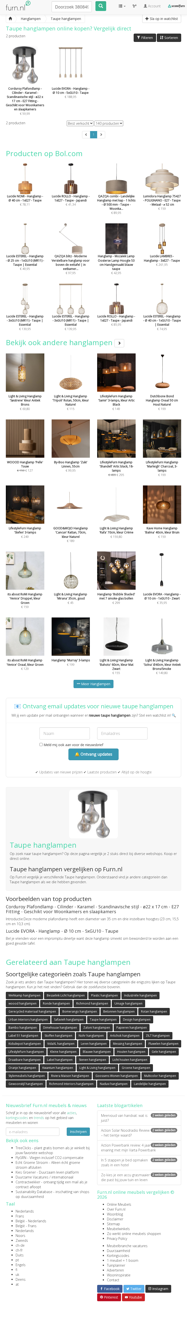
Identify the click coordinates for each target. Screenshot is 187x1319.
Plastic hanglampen (104, 995)
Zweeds (22, 1240)
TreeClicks (23, 1148)
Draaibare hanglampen (25, 1060)
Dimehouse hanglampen (60, 1027)
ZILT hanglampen (158, 1036)
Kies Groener (26, 1172)
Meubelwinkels (118, 1228)
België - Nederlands (31, 1221)
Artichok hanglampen (125, 1036)
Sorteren (170, 37)
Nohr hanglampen (91, 1036)
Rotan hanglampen (154, 1011)
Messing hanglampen (127, 1044)
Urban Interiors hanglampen (28, 1019)
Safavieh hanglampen (69, 1019)
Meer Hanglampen (95, 684)
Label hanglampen (60, 1060)
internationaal (62, 1177)
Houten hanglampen (131, 1052)
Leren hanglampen (94, 1044)
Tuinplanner (116, 1265)
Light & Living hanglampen (97, 1068)
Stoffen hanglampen (58, 1036)
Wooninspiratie (119, 1275)
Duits (20, 1255)
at (17, 1284)
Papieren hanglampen (131, 1027)
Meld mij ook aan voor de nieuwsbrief (73, 744)
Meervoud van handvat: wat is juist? (138, 1118)
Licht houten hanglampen (129, 1060)
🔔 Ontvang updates (93, 754)
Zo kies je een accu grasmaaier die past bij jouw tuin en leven (138, 1177)
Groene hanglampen (136, 1068)
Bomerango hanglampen (79, 1011)
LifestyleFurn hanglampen (26, 1052)
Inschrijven (78, 1131)
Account (154, 6)
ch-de (20, 1245)
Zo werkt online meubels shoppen (134, 1233)
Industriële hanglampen (140, 995)
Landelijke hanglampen (150, 1084)
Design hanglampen (136, 1019)
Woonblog (115, 1214)
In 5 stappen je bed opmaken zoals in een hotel (138, 1162)
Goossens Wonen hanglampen (116, 1076)
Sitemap (113, 1224)
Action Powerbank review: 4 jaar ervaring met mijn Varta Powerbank (138, 1147)
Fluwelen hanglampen (163, 1044)
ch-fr (19, 1250)
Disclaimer (115, 1219)
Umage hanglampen (128, 1003)
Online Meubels (119, 1204)
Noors (20, 1235)
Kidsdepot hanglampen (25, 1044)
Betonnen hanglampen (119, 1011)
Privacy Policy (117, 1238)
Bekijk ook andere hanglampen (60, 342)
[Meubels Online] (10, 19)
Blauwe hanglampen (97, 1052)
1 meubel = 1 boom (122, 1260)
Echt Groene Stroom (32, 1162)
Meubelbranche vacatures (127, 1245)
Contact (113, 1280)
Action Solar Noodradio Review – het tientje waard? (138, 1133)
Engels (21, 1264)
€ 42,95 (116, 264)
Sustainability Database (34, 1191)
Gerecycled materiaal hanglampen (32, 1011)
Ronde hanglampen (56, 1003)
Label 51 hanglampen (23, 1036)
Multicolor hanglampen (160, 1076)
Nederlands (25, 1211)
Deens (21, 1279)
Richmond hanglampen (92, 1003)
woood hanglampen (23, 1003)
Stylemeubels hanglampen (27, 1076)
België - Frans (26, 1226)
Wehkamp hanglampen (24, 995)
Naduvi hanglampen (114, 1084)
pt (17, 1260)
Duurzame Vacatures (32, 1177)
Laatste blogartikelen (119, 1105)
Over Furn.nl (116, 1209)
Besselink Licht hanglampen (66, 995)
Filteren (146, 37)
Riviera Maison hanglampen (70, 1076)
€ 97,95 (71, 264)
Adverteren (115, 1270)
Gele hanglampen (164, 1052)
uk (17, 1274)
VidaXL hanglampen (61, 1044)
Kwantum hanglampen (57, 1068)
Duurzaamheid (118, 1250)
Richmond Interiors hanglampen (71, 1084)
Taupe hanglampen (103, 1019)
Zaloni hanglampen (96, 1027)
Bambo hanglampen (23, 1027)
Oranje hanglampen (22, 1068)
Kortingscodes (118, 1255)
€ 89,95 (116, 204)
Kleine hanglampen (63, 1052)
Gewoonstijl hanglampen (26, 1084)
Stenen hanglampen (92, 1060)
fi (16, 1269)
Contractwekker (28, 1182)
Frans (20, 1216)
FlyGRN (21, 1157)
